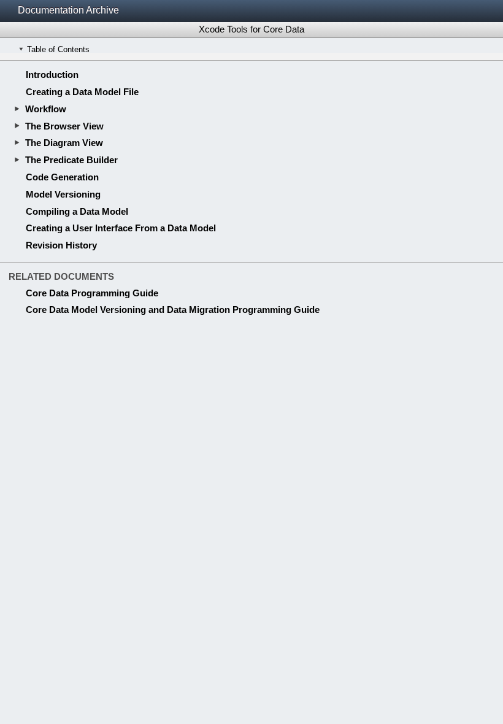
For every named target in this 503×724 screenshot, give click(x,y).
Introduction (52, 74)
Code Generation (62, 177)
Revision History (61, 245)
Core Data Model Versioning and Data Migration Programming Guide (173, 309)
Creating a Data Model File (82, 92)
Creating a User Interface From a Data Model (121, 228)
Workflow (45, 109)
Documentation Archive (68, 10)
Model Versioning (63, 194)
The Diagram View (64, 142)
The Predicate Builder (71, 160)
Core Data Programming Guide (92, 293)
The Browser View (64, 126)
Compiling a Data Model (77, 211)
